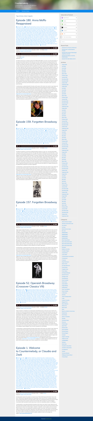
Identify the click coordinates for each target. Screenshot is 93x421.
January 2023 (64, 143)
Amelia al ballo (47, 360)
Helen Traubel (33, 295)
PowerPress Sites (49, 418)
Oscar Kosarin (26, 139)
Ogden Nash (55, 138)
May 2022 (64, 157)
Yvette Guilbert (52, 387)
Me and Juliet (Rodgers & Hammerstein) (26, 138)
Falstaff (29, 31)
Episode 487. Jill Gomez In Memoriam (69, 47)
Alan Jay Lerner (49, 130)
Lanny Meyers (45, 136)
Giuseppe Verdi (54, 26)
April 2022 (64, 159)
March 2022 (64, 161)
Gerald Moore (24, 33)
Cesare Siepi (25, 131)
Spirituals (64, 342)
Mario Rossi (35, 39)
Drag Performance (65, 261)
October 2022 (64, 148)
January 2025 (64, 99)
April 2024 (64, 115)
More (30, 51)
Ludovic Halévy (53, 38)
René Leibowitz (24, 41)
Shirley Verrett (21, 301)
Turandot (31, 43)
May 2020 (64, 201)
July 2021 (64, 175)
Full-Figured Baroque (66, 272)
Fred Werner (23, 215)
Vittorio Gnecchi (38, 387)
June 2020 (64, 199)
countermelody (43, 44)
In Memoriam (27, 129)
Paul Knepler (23, 40)
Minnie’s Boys (50, 138)
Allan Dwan (27, 360)
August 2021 (64, 174)
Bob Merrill (41, 212)
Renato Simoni (18, 41)
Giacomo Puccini (48, 26)
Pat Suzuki (31, 139)
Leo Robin (32, 137)
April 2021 (64, 181)
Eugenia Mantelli (30, 368)
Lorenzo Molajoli (25, 378)
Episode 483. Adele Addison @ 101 (69, 58)
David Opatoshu (52, 131)
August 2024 (64, 108)
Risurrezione (41, 382)
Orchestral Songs (65, 320)
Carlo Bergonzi (33, 30)
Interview (63, 294)
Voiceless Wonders (41, 130)
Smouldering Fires (51, 383)
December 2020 (65, 188)
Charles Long (31, 363)
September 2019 (65, 216)
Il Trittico (46, 374)
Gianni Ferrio (44, 33)
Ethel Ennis (43, 132)
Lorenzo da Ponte (34, 38)
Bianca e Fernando (41, 362)
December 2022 (65, 144)
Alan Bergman (30, 211)
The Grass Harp (38, 301)
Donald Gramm (27, 132)
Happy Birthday (22, 129)
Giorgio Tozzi (53, 294)
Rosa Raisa (51, 382)
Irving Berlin (43, 295)
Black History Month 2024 (67, 241)
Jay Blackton (26, 216)
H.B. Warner (36, 373)
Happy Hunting (43, 215)
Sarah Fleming (50, 140)
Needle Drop (50, 129)
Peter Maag (28, 40)
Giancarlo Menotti (52, 371)
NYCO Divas (64, 314)
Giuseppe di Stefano (37, 34)
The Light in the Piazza (45, 301)
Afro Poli (21, 29)
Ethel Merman (45, 214)
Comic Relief (46, 128)
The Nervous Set (31, 221)
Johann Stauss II (19, 377)
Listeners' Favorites (65, 300)
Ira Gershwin (41, 35)
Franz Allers (31, 294)
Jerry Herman (46, 135)
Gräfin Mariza (50, 34)
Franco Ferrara (18, 32)
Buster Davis (55, 212)
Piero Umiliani (47, 40)
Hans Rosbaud (18, 35)
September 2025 (65, 84)
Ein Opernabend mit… (66, 265)
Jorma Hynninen (25, 377)
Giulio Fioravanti (24, 34)
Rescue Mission (65, 329)
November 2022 (65, 146)
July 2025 (64, 88)
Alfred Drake (35, 211)
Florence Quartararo (53, 368)
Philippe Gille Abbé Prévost (34, 40)
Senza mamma (34, 383)
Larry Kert (55, 136)
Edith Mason (43, 365)
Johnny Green (35, 136)
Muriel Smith (64, 307)
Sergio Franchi (32, 42)
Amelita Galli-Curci (53, 360)
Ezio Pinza (46, 132)
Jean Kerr (42, 135)
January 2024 (64, 121)
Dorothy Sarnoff (40, 293)
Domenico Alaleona (33, 365)
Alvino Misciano (41, 360)
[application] (37, 48)
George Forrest (38, 215)
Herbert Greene (22, 135)
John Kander (25, 136)
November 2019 (65, 212)
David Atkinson (46, 131)
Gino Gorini (49, 33)
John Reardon (28, 296)
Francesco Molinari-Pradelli (51, 31)
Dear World (31, 213)
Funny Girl (33, 215)
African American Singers (29, 128)
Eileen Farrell (64, 263)
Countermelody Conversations (68, 256)
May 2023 (64, 135)
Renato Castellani (19, 382)
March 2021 (64, 183)
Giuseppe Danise (37, 372)
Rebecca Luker (44, 139)
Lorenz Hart (44, 297)
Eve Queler (51, 293)
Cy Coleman (41, 131)
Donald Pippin (20, 214)
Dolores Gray (42, 213)
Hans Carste (55, 34)
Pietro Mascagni (38, 381)
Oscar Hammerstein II (20, 139)
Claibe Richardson (19, 213)
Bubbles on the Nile (66, 249)
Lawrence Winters (54, 296)
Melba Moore (36, 138)
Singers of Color (25, 130)
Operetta (54, 129)
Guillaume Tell (27, 373)
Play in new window (23, 49)
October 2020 (64, 192)
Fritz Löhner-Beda (35, 32)
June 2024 (64, 112)
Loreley (21, 378)
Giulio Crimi (32, 372)
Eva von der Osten (43, 368)
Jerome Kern (53, 295)
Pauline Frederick (27, 381)
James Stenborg (33, 135)
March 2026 (64, 73)
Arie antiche (64, 225)
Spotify (21, 51)
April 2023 (64, 137)
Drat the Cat (32, 214)
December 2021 (65, 166)
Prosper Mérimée (53, 40)
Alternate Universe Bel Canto (67, 223)
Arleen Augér (18, 30)
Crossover (38, 26)
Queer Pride (20, 130)
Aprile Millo (47, 361)
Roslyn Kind (29, 220)
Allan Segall (31, 360)
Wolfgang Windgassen (45, 387)
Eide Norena (54, 365)
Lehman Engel (21, 38)
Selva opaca (29, 383)
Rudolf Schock (18, 42)
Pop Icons (23, 290)
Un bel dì (51, 386)
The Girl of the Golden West (28, 386)
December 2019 (65, 210)
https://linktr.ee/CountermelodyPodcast (23, 93)
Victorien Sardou (41, 43)
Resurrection (30, 382)
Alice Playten (40, 211)
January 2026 (64, 77)
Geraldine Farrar (41, 370)
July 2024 (64, 110)
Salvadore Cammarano (25, 42)
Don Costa (46, 213)
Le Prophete (43, 377)
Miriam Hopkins (47, 379)
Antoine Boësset (37, 361)
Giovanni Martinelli (26, 372)
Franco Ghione (42, 369)
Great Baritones (49, 208)
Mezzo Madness (33, 129)
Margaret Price (65, 302)
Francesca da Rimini (19, 369)
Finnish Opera (64, 267)
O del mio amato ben (24, 380)
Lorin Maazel (40, 38)
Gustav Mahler (65, 283)
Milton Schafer (45, 138)
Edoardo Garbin (48, 365)
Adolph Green (25, 211)
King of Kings (30, 377)
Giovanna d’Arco (54, 33)
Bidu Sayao (47, 362)
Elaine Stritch (38, 132)
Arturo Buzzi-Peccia (23, 362)
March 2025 (64, 95)
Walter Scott (52, 43)
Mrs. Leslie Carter (53, 379)
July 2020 (64, 197)
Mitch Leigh (18, 298)
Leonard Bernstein (37, 137)
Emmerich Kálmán (19, 31)
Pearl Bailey (35, 139)
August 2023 (64, 130)
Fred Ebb (50, 132)
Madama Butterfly (21, 39)
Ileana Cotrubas (65, 291)
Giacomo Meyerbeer (30, 371)
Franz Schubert (48, 369)
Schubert (63, 334)
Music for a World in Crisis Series (42, 129)
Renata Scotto (53, 381)
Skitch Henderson (44, 42)
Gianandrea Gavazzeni (44, 371)
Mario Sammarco (32, 379)
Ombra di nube (44, 380)
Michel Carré (40, 39)
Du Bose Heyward (46, 293)
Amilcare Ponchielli (19, 361)
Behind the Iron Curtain (66, 229)
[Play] (17, 48)
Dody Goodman (21, 132)
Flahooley (50, 214)
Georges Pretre (18, 33)
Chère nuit (41, 363)
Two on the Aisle (42, 221)
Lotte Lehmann (31, 378)
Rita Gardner (21, 140)
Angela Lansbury (46, 211)
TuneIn (25, 51)
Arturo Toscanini (30, 362)
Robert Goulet (25, 140)
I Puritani (37, 35)
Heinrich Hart (24, 35)
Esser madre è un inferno (22, 368)
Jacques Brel (48, 295)
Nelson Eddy (18, 380)
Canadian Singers (41, 128)
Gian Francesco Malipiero (37, 33)
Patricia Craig (21, 381)
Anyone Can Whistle (19, 131)
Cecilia (27, 363)
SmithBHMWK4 (65, 340)
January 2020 (64, 208)
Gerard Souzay (52, 370)
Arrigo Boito (18, 362)
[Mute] (53, 48)
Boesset (51, 362)
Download (30, 49)
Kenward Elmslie (48, 296)
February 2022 (65, 163)
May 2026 (64, 70)
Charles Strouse (31, 131)
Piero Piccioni (42, 40)
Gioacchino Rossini (19, 372)
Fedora (48, 368)
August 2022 (64, 152)
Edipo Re (39, 365)
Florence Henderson (19, 294)
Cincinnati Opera (55, 363)
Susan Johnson (41, 141)
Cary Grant (18, 363)
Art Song (27, 26)
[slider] (55, 48)
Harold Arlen (24, 295)
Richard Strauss (43, 41)
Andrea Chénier (25, 361)
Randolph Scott (48, 381)
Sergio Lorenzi (37, 42)
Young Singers (65, 356)
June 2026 (64, 68)
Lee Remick (22, 137)
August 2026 (64, 64)
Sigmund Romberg (21, 141)
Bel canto (30, 26)
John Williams (48, 216)
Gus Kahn (31, 373)
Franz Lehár (24, 32)
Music (63, 309)
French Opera (42, 26)
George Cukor (35, 370)
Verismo (63, 351)
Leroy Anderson (43, 137)
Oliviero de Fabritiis (52, 39)
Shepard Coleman (52, 220)
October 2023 (64, 126)
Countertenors (64, 258)
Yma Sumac (47, 221)
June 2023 (64, 133)
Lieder (63, 298)
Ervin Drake (41, 214)
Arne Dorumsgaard (52, 361)
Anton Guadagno (49, 29)
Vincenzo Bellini (47, 43)
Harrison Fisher (41, 373)
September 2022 (65, 150)
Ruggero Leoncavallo (23, 383)
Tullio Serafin (27, 43)
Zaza (56, 387)
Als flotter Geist (36, 360)
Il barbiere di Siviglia (37, 374)
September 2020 (65, 194)
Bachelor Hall (35, 362)
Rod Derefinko (31, 140)
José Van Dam (34, 296)
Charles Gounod (46, 30)
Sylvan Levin (46, 141)
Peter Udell (39, 139)
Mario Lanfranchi (30, 39)
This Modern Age (36, 386)
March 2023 (64, 139)
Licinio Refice (52, 377)
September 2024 (65, 106)
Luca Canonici (36, 378)
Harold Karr (49, 215)
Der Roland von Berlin (51, 364)
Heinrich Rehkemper (47, 373)
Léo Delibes (48, 377)
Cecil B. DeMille (23, 363)
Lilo (55, 377)
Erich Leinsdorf (25, 31)
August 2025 (64, 86)
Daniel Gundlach (25, 213)
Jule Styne (53, 216)
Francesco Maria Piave (42, 31)
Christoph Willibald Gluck (47, 363)
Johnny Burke (29, 136)
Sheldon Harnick (46, 220)
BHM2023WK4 (65, 238)
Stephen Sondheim (34, 141)
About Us (17, 11)
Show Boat (26, 301)
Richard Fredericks (30, 41)
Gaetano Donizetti (42, 32)
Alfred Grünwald (33, 29)
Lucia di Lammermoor (46, 38)
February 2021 (65, 185)
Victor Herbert (35, 43)
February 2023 (65, 141)
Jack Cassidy (27, 135)
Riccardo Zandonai (36, 382)
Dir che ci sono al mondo (26, 365)
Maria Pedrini (26, 379)
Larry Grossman (50, 136)
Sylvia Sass (64, 344)
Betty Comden (36, 212)
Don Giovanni (52, 30)
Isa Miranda (50, 374)
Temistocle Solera (50, 42)
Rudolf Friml (54, 41)
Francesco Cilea (26, 369)
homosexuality (23, 374)
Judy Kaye (38, 296)
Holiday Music (64, 287)
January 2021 (64, 186)
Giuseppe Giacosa (44, 34)
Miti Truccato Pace (46, 39)
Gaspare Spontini (29, 370)
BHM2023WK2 (65, 234)
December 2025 (65, 79)
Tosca (23, 43)
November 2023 (65, 124)
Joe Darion (20, 296)
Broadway (34, 26)
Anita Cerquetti (31, 361)
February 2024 (65, 119)
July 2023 (64, 132)
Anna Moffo (38, 29)
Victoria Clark (52, 301)
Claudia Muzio (29, 357)
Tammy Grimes (25, 221)
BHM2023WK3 (65, 236)
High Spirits (18, 216)
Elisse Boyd (36, 214)
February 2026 (65, 75)
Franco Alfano (31, 369)
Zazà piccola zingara (19, 388)
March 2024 (64, 117)
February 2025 (65, 97)
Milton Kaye (41, 138)
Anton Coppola (42, 29)
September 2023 (65, 128)
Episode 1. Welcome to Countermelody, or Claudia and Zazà (36, 351)
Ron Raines (36, 140)
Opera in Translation (66, 316)
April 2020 (64, 203)
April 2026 (64, 71)
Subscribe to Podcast (25, 11)
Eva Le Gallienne (36, 368)
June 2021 (64, 177)
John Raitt (24, 296)
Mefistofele (42, 379)
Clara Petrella (18, 364)
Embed (46, 49)
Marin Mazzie (54, 297)
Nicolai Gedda (27, 298)
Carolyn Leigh (18, 293)
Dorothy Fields (32, 132)
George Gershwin (49, 32)
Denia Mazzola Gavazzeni (43, 364)
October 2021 (64, 170)
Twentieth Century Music (33, 130)
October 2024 (64, 104)
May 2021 (64, 179)
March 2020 (64, 205)
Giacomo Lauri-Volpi (22, 371)
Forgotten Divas (65, 269)
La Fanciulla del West (36, 377)
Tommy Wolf (37, 221)
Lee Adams (18, 137)
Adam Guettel (39, 290)
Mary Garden (38, 379)
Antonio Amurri (54, 29)
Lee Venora (18, 297)
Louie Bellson (53, 137)
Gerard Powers (46, 370)
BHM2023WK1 (65, 232)
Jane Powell (38, 135)
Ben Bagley (32, 212)
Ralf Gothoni (43, 381)
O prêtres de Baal (31, 380)
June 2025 (64, 90)
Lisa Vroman (39, 297)
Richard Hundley (37, 41)
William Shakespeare (25, 44)
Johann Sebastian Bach (66, 296)
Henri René (33, 35)
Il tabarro (43, 374)
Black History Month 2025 (67, 243)
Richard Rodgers (50, 139)
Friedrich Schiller (29, 32)
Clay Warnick (36, 131)
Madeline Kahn (48, 297)
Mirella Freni (64, 305)
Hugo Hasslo (28, 374)
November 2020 (65, 190)
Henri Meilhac (28, 35)
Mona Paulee (22, 298)
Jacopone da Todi (47, 35)
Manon (25, 39)
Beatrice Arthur (26, 212)
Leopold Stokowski (28, 38)
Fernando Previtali (34, 31)
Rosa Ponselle (46, 382)
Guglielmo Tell (22, 373)
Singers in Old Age (65, 336)
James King (53, 35)
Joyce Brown (40, 136)
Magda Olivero (21, 379)
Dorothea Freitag (26, 214)
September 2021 (65, 172)
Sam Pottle (46, 140)
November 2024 (65, 102)
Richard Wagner (65, 333)
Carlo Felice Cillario (40, 30)
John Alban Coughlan (42, 216)
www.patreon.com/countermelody (28, 338)
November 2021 (65, 168)
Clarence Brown (24, 364)
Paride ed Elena (50, 380)
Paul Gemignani (41, 298)
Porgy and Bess (47, 298)
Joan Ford (20, 136)
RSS (28, 51)
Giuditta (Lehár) (18, 34)
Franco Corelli (26, 294)
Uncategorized (65, 349)
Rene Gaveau (25, 382)
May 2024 (64, 113)
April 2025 (64, 93)
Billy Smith (29, 30)
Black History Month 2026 (67, 245)
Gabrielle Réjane (23, 370)
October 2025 (64, 82)
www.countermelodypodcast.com (33, 337)
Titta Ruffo (41, 386)
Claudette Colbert (30, 364)
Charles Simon (36, 363)
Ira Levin (21, 216)
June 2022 (64, 155)
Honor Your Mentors (66, 289)
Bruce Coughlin (50, 212)
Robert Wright (24, 220)
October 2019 (64, 214)
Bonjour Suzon (55, 362)
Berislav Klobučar (24, 30)
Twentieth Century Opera (49, 357)
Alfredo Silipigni (21, 360)
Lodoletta (17, 378)
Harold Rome (28, 295)
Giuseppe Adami (30, 34)
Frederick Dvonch (28, 215)
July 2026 (64, 66)
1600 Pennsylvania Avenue (31, 290)
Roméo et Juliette (49, 41)
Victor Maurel (21, 387)
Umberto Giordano (46, 386)
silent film (45, 383)
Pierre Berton (32, 381)
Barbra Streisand (21, 212)
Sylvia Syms (51, 141)
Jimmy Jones (51, 135)
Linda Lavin (49, 137)
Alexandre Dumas (27, 29)
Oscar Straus (18, 40)
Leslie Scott (34, 297)
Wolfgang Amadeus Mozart (34, 44)
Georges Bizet (54, 32)
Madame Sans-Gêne (49, 378)
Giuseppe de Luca (43, 372)
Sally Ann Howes (35, 220)
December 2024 (65, 101)
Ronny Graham (41, 140)
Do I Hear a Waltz (36, 213)
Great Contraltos (65, 280)
